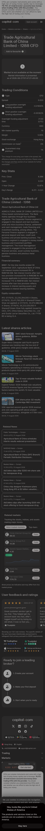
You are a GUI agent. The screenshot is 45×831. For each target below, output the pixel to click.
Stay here (22, 826)
